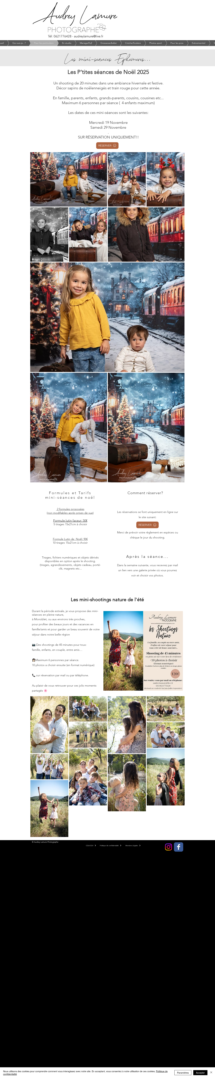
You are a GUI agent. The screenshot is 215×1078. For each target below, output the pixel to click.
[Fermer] (211, 1072)
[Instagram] (168, 847)
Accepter (200, 1072)
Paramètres (183, 1072)
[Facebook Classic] (178, 847)
